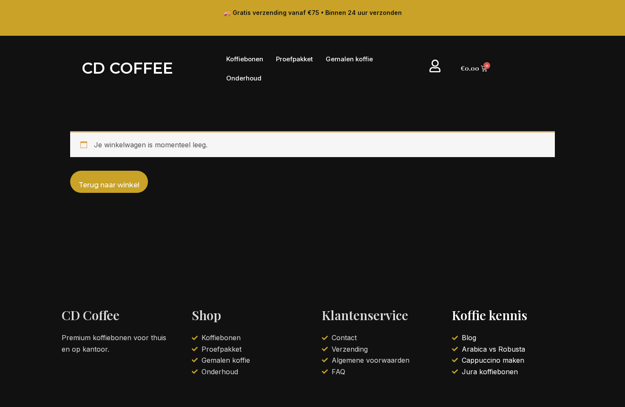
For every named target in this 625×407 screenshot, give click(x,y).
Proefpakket (294, 59)
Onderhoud (243, 78)
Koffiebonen (244, 59)
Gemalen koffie (349, 59)
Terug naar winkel (109, 185)
